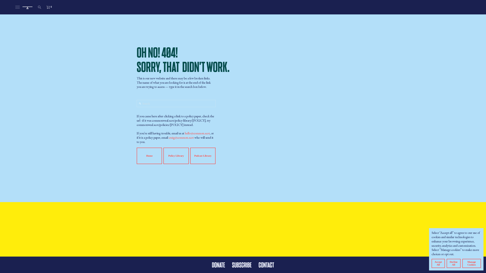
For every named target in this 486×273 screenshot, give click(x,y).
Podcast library (202, 155)
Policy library (176, 155)
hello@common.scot (197, 133)
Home (149, 155)
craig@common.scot (181, 137)
